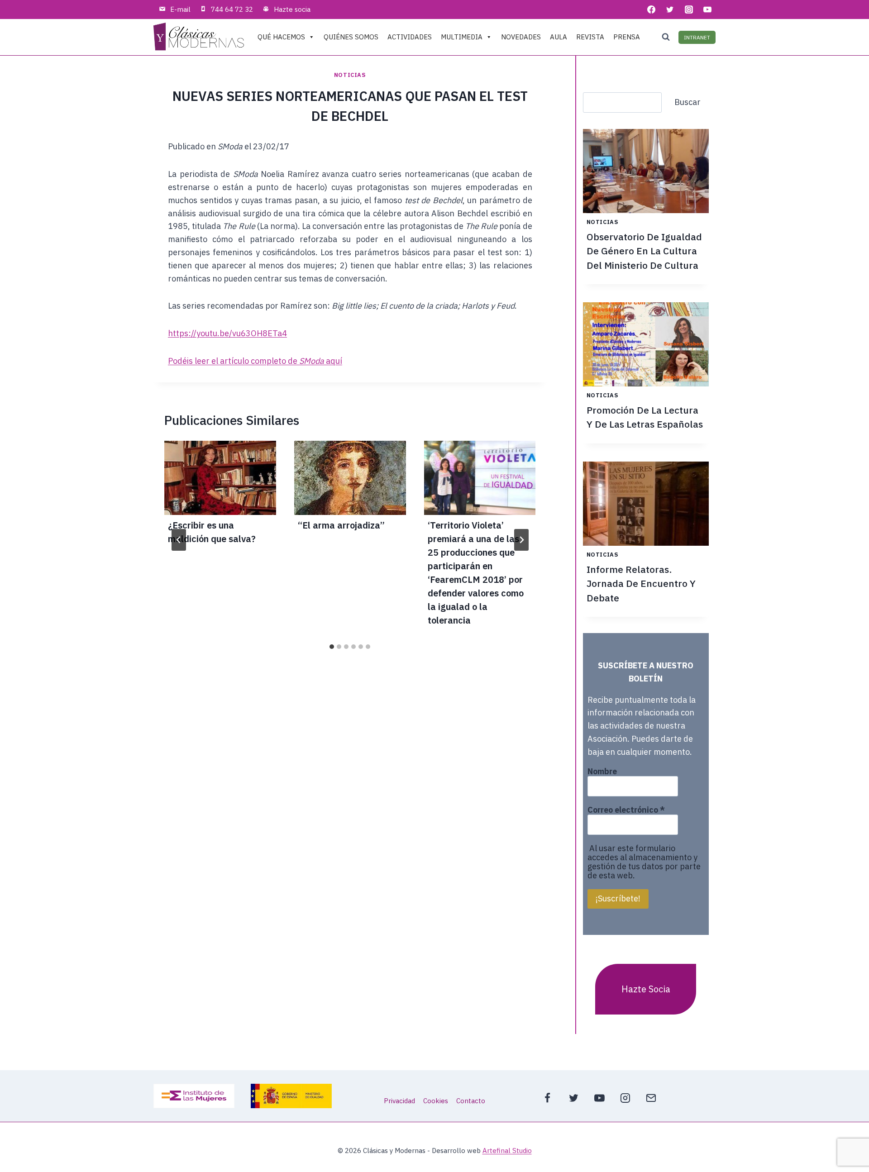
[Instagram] (689, 9)
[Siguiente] (521, 540)
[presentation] (220, 478)
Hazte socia (292, 9)
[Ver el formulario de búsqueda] (666, 37)
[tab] (331, 646)
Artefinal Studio (507, 1150)
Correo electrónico (626, 810)
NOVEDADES (521, 37)
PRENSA (626, 37)
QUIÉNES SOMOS (351, 37)
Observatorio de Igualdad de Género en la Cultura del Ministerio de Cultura (644, 251)
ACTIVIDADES (409, 37)
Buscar (687, 102)
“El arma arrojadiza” (341, 525)
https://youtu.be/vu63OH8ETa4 (227, 333)
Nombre (602, 771)
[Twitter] (670, 9)
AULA (558, 37)
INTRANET (697, 37)
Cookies (435, 1100)
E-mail (180, 9)
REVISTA (590, 37)
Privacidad (399, 1100)
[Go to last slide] (179, 540)
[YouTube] (707, 9)
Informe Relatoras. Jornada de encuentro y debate (641, 583)
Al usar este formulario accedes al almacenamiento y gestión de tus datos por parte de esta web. (644, 862)
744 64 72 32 (232, 9)
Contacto (470, 1100)
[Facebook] (651, 9)
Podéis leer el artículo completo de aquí (255, 361)
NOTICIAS (350, 74)
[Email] (651, 1097)
